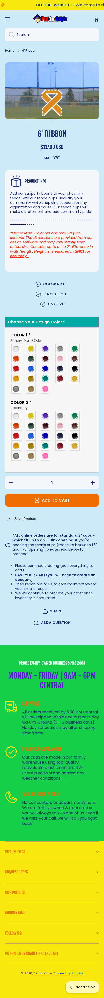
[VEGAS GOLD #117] (31, 378)
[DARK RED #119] (60, 378)
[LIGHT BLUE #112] (31, 368)
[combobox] (52, 34)
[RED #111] (16, 368)
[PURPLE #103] (46, 348)
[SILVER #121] (16, 389)
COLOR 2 (20, 405)
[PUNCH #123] (46, 389)
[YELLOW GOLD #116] (16, 378)
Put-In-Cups (43, 973)
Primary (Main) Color (26, 340)
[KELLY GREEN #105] (75, 348)
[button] (52, 611)
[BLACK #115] (75, 368)
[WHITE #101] (16, 348)
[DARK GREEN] (31, 358)
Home (9, 51)
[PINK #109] (60, 358)
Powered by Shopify (68, 973)
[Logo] (52, 19)
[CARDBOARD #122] (31, 389)
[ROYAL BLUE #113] (46, 368)
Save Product (24, 519)
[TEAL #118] (46, 378)
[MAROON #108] (46, 358)
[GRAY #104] (60, 348)
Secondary (19, 408)
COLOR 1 (26, 338)
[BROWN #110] (75, 358)
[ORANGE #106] (16, 358)
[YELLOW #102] (31, 348)
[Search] (9, 34)
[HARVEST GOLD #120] (75, 378)
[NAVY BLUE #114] (60, 368)
